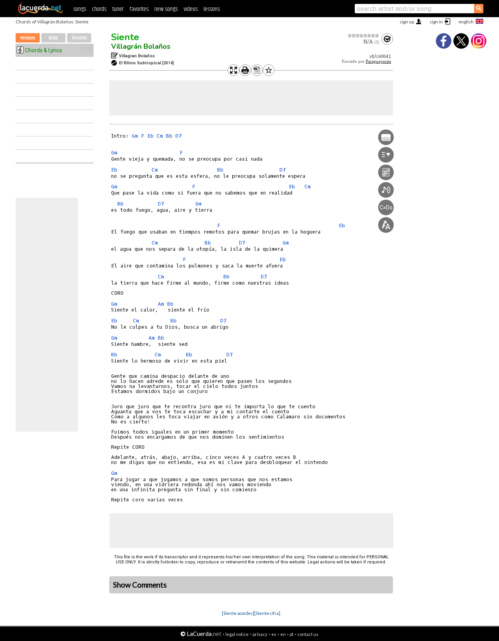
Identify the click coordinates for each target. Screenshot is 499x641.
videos (191, 9)
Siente (125, 37)
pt (292, 634)
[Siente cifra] (267, 613)
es (273, 634)
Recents (79, 38)
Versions (27, 38)
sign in (436, 22)
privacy (260, 634)
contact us (308, 634)
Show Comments (140, 585)
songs (79, 9)
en (283, 634)
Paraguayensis (378, 61)
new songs (166, 9)
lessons (211, 9)
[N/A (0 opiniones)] (363, 35)
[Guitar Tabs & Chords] (40, 12)
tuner (118, 9)
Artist (53, 38)
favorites (139, 9)
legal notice (237, 634)
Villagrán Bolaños (140, 46)
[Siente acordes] (238, 613)
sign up (407, 22)
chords (99, 9)
